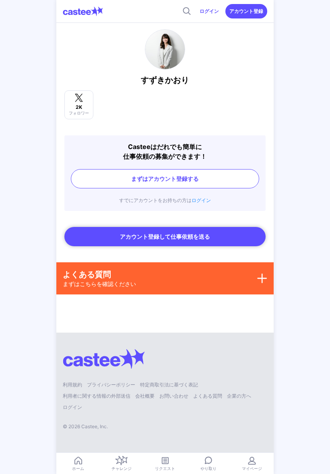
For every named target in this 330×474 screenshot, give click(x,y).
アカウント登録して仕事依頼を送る (165, 236)
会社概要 (145, 396)
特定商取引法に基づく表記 (169, 385)
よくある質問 (207, 396)
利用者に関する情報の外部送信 (96, 396)
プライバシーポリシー (111, 385)
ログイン (209, 11)
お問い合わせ (173, 396)
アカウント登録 (246, 11)
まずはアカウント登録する (165, 178)
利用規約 (72, 385)
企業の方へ (239, 396)
